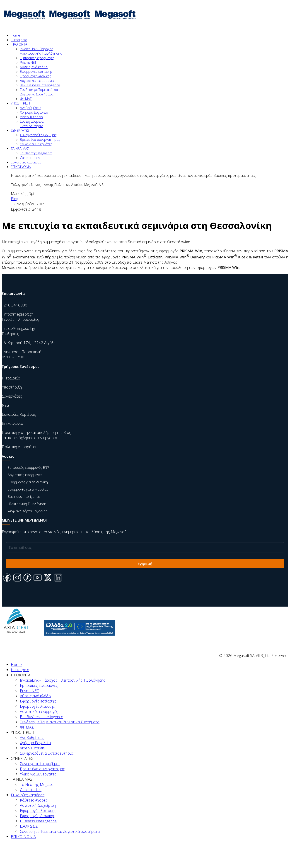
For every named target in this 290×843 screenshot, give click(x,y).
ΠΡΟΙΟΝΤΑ (19, 44)
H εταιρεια (19, 39)
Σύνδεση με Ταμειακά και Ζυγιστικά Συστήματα (39, 91)
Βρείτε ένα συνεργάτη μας (40, 139)
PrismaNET (28, 62)
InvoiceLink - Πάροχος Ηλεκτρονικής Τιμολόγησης (41, 51)
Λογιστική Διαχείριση (38, 805)
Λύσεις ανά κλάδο (34, 67)
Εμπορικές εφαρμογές (37, 58)
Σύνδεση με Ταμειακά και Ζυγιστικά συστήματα (60, 831)
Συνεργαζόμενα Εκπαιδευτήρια (32, 123)
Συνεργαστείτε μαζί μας (38, 135)
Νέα (5, 405)
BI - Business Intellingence (40, 85)
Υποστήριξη (12, 387)
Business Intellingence (38, 821)
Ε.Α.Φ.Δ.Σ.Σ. (29, 826)
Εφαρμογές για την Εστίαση (29, 489)
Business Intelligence (24, 496)
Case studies (30, 157)
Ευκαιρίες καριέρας (26, 162)
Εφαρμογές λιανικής (35, 76)
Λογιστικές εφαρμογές (37, 80)
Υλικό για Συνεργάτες (36, 144)
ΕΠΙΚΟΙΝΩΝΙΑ (21, 166)
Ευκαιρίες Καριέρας (19, 414)
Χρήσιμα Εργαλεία (34, 112)
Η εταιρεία (11, 378)
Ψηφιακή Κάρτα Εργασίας (27, 511)
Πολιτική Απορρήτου (20, 446)
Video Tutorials (31, 116)
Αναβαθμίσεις (30, 107)
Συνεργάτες (12, 396)
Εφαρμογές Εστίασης (38, 810)
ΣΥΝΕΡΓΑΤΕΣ (20, 130)
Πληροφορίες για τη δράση (76, 639)
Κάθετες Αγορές (34, 800)
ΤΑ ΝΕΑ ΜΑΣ (20, 148)
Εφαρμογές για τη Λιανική (28, 482)
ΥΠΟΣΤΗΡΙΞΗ (20, 103)
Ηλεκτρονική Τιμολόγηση (27, 503)
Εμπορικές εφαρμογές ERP (28, 467)
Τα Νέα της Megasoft (36, 153)
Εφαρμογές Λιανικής (37, 815)
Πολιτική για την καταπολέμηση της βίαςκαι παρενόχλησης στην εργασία (36, 435)
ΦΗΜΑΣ (26, 98)
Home (15, 35)
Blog (14, 198)
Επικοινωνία (12, 423)
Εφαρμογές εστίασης (36, 71)
